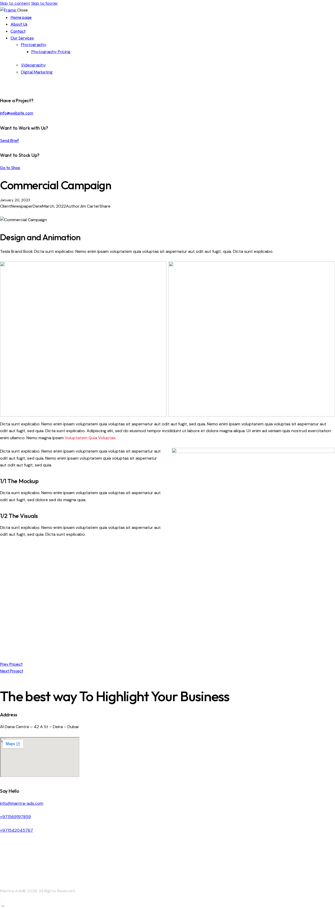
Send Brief (9, 140)
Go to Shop (10, 167)
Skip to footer (44, 3)
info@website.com (16, 113)
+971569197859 (15, 816)
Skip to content (15, 3)
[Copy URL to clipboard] (20, 213)
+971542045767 (16, 830)
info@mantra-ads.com (21, 803)
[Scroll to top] (3, 904)
